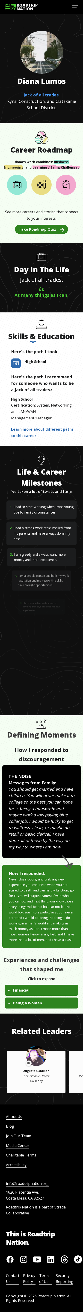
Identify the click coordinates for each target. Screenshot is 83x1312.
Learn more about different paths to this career (42, 432)
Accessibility (16, 1164)
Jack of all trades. (42, 95)
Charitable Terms (21, 1155)
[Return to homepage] (21, 7)
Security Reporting (64, 1278)
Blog (10, 1126)
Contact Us (12, 1278)
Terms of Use (44, 1278)
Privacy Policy (29, 1278)
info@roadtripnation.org (27, 1183)
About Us (14, 1116)
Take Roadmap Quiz (37, 229)
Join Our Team (18, 1135)
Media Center (17, 1145)
